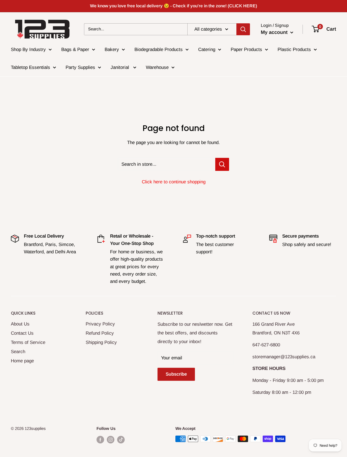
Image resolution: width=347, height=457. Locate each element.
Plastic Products (294, 49)
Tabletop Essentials (30, 67)
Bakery (112, 49)
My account (275, 32)
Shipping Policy (101, 342)
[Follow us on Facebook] (100, 439)
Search (18, 351)
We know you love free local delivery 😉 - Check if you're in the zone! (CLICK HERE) (173, 6)
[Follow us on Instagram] (110, 439)
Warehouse (157, 67)
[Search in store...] (222, 164)
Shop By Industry (28, 49)
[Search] (243, 29)
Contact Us (22, 333)
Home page (22, 360)
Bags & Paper (75, 49)
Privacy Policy (100, 324)
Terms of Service (28, 342)
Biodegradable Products (158, 49)
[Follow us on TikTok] (121, 439)
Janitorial (120, 67)
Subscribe (176, 374)
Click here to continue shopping (173, 181)
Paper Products (246, 49)
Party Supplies (80, 67)
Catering (206, 49)
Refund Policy (100, 333)
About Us (20, 324)
